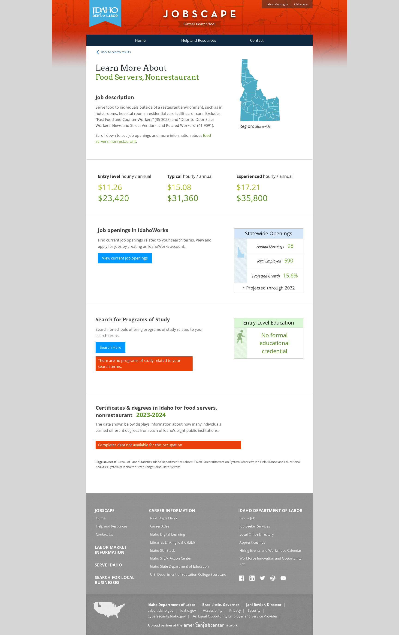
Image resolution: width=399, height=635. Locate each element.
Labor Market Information (111, 549)
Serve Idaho (108, 565)
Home (140, 40)
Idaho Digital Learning (167, 534)
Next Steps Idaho (163, 518)
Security (254, 610)
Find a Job (247, 518)
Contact (257, 40)
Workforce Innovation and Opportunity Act (270, 561)
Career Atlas (159, 526)
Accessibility (212, 610)
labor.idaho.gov (277, 4)
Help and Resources (198, 40)
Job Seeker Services (254, 526)
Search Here (110, 347)
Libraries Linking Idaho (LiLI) (172, 542)
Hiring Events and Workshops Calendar (270, 550)
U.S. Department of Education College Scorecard (188, 574)
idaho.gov (301, 4)
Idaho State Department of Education (179, 566)
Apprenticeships (252, 542)
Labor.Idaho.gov (160, 610)
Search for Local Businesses (114, 580)
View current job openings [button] (125, 258)
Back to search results (115, 52)
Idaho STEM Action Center (170, 558)
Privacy (235, 610)
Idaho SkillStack (162, 550)
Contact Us (104, 534)
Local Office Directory (256, 534)
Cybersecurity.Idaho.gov (167, 616)
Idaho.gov (188, 610)
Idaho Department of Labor (270, 510)
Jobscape (105, 510)
